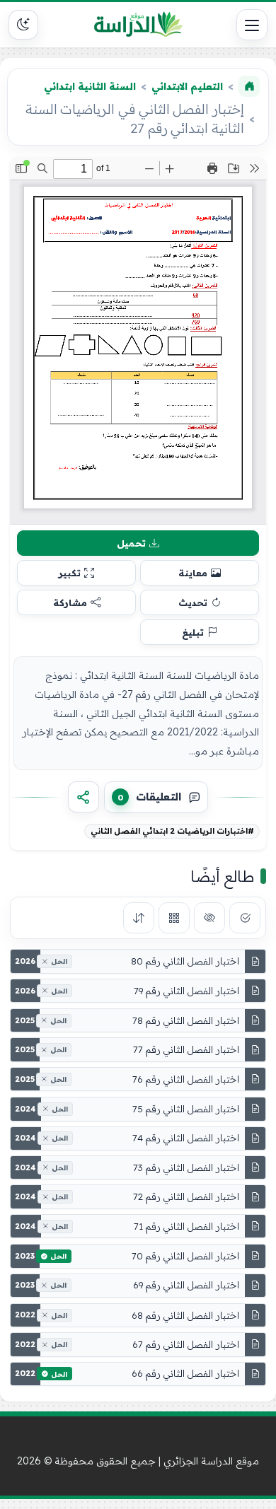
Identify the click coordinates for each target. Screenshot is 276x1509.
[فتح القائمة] (252, 24)
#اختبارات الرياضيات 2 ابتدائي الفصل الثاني (172, 831)
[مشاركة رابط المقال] (83, 796)
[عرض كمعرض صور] (174, 917)
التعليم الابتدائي (187, 86)
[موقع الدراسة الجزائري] (138, 25)
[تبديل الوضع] (23, 25)
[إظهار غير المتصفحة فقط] (209, 917)
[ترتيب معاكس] (138, 917)
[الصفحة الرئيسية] (249, 86)
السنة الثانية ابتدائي (90, 86)
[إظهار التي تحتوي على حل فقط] (244, 917)
